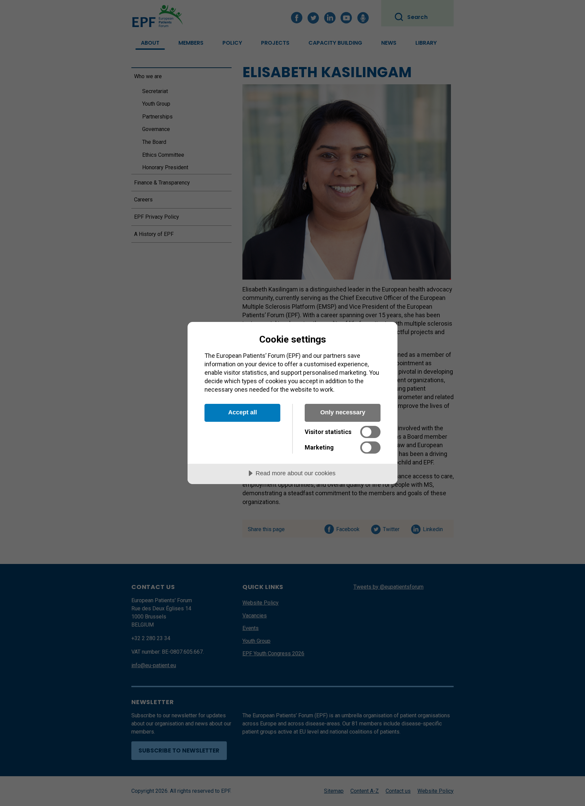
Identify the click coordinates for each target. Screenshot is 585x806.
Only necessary (342, 412)
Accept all (242, 412)
